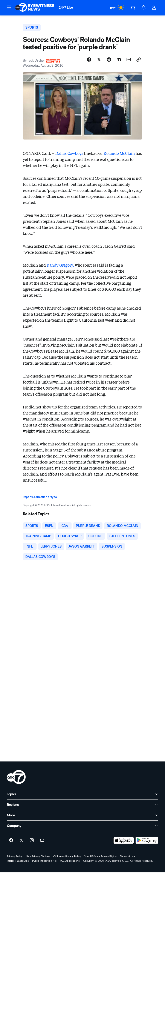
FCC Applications (70, 861)
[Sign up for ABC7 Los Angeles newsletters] (42, 840)
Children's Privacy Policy (67, 856)
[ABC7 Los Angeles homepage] (34, 7)
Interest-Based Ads (18, 861)
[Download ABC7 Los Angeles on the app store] (123, 840)
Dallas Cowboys (69, 153)
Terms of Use (127, 856)
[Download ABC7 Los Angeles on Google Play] (147, 840)
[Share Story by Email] (128, 59)
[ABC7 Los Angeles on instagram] (32, 840)
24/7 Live (66, 7)
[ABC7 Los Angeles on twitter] (21, 840)
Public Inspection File (44, 861)
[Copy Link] (138, 59)
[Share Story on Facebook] (89, 59)
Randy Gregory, (60, 265)
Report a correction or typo (40, 497)
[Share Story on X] (99, 59)
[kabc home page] (16, 777)
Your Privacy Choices (38, 856)
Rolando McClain (119, 153)
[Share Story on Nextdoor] (118, 59)
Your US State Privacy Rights (100, 856)
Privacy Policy (15, 856)
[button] (9, 7)
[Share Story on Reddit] (109, 59)
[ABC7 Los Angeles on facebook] (11, 840)
